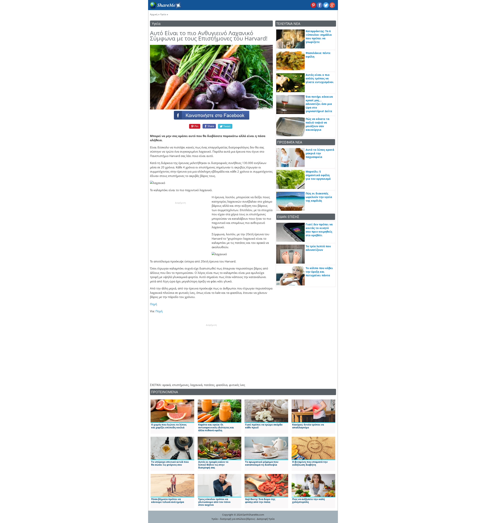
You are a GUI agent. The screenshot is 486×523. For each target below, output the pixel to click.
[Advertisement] (180, 228)
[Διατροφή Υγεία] (165, 8)
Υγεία (163, 14)
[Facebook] (211, 115)
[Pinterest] (194, 126)
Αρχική (153, 14)
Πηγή (153, 304)
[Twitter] (225, 126)
